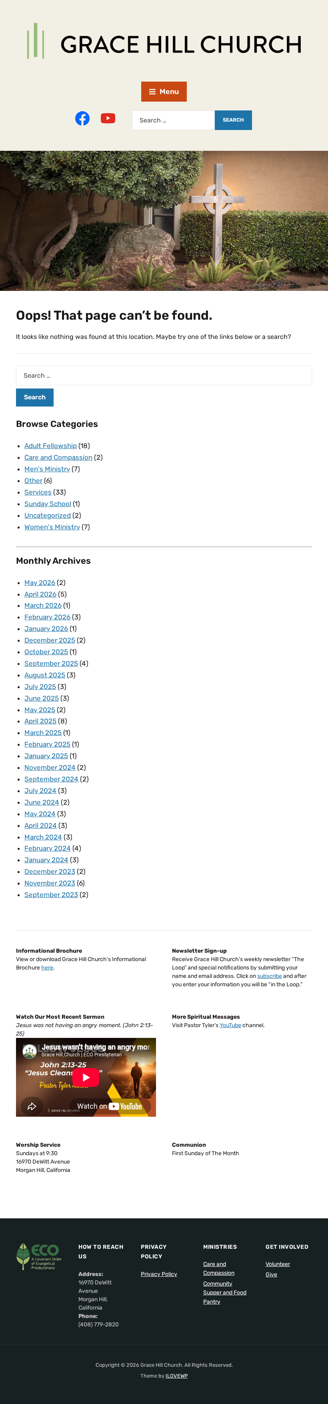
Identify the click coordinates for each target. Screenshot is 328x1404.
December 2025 (49, 640)
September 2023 (51, 895)
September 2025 (51, 663)
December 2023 (49, 871)
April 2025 (40, 721)
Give (271, 1274)
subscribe (269, 976)
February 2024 (47, 848)
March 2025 (43, 733)
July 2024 (40, 791)
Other (33, 481)
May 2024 (40, 814)
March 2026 (43, 605)
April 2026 (40, 594)
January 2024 (46, 860)
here (47, 967)
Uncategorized (47, 515)
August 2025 (44, 675)
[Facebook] (82, 118)
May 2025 (39, 710)
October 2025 (46, 652)
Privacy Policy (159, 1274)
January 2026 (46, 629)
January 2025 (46, 756)
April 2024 (40, 825)
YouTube (230, 1025)
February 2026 (47, 617)
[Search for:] (173, 120)
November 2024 (50, 767)
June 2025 (41, 698)
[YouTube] (108, 118)
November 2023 (49, 883)
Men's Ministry (47, 469)
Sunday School (47, 504)
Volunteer (278, 1264)
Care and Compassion (58, 457)
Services (38, 492)
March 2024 (43, 837)
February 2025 (47, 744)
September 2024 (51, 779)
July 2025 (40, 687)
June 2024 (41, 802)
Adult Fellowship (50, 446)
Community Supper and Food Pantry (224, 1292)
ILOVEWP (177, 1376)
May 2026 (39, 583)
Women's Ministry (52, 527)
